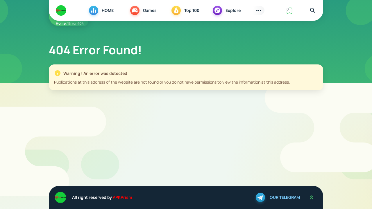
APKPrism (122, 197)
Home (61, 23)
